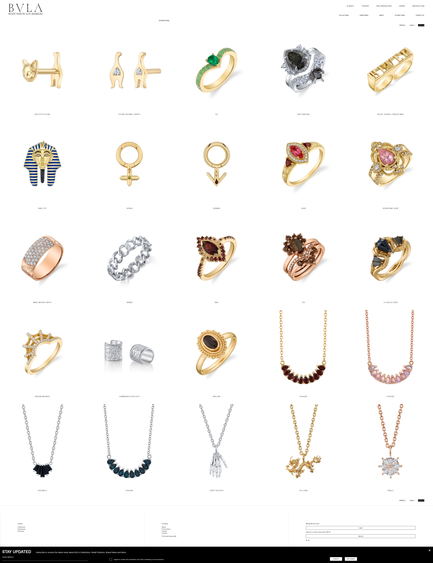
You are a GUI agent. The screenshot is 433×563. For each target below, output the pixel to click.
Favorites (365, 6)
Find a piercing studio (169, 536)
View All (402, 25)
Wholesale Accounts (312, 524)
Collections (344, 15)
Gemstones (364, 15)
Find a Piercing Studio (384, 6)
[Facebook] (306, 540)
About (381, 15)
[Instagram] (308, 540)
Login (361, 528)
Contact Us (420, 15)
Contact (164, 533)
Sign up (336, 559)
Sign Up (360, 536)
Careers (402, 6)
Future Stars (400, 15)
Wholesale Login (418, 6)
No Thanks (351, 559)
